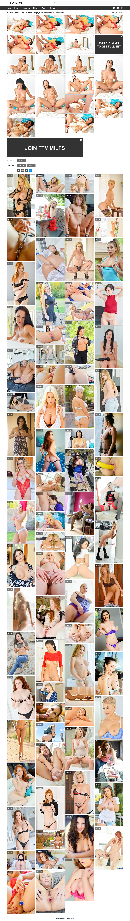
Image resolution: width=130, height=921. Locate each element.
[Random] (114, 8)
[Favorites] (122, 8)
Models (35, 8)
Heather (21, 160)
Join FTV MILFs (45, 147)
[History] (118, 8)
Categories (26, 8)
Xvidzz (52, 8)
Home (9, 8)
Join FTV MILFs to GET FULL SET (109, 44)
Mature (31, 165)
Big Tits (21, 165)
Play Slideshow (117, 12)
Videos (44, 8)
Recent (16, 8)
